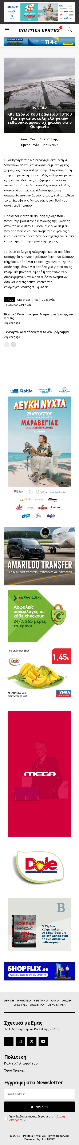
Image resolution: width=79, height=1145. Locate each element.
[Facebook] (8, 1041)
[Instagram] (20, 1041)
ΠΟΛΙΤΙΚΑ (39, 107)
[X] (31, 1041)
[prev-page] (6, 344)
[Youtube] (43, 1041)
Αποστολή (24, 300)
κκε (36, 300)
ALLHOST (48, 1139)
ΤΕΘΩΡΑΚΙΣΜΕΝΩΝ (18, 305)
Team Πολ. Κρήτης (44, 139)
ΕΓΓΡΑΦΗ (37, 1106)
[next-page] (13, 344)
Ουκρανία (48, 300)
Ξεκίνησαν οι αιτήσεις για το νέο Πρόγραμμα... (37, 332)
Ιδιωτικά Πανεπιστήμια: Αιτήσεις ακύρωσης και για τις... (38, 316)
